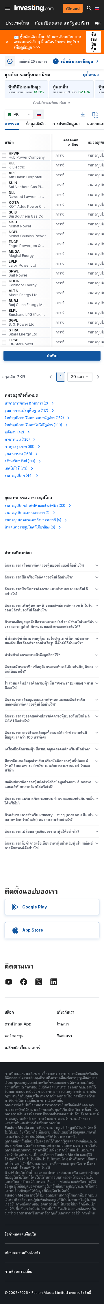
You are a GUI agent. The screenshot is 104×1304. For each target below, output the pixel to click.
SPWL (18, 273)
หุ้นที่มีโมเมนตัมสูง (24, 86)
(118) (20, 461)
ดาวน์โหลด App (18, 1023)
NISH (20, 224)
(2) (26, 403)
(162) (34, 418)
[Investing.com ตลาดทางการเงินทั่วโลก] (33, 8)
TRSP (21, 342)
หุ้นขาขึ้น (60, 86)
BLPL (27, 313)
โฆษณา (63, 1023)
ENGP (27, 244)
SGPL (21, 322)
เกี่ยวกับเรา (65, 1012)
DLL (27, 195)
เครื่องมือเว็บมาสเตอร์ (22, 1047)
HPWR (27, 155)
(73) (16, 468)
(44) (19, 475)
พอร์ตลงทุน (14, 1035)
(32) (35, 505)
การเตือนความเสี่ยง (19, 1271)
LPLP (22, 263)
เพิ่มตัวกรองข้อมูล (74, 61)
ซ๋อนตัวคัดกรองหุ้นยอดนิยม (49, 102)
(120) (17, 439)
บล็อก (9, 1012)
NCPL (27, 234)
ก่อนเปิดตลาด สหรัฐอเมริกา (62, 23)
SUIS (26, 214)
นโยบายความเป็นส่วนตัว (22, 1253)
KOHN (23, 283)
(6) (30, 527)
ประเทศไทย (17, 23)
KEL (17, 165)
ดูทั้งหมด (91, 74)
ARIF (27, 175)
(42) (14, 432)
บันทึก (52, 355)
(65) (19, 446)
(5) (33, 520)
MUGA (21, 254)
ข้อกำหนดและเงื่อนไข (20, 1234)
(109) (33, 425)
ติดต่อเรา (64, 1035)
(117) (26, 410)
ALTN (23, 293)
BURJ (27, 303)
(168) (18, 454)
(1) (27, 513)
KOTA (27, 205)
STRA (23, 332)
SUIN (27, 185)
